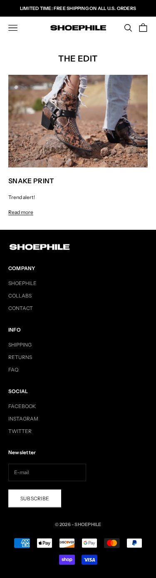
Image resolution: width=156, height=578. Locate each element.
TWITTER (20, 431)
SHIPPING (20, 345)
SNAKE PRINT (31, 181)
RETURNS (20, 357)
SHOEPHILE (22, 283)
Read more (20, 212)
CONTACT (20, 308)
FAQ (13, 369)
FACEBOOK (22, 406)
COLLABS (20, 296)
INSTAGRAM (23, 419)
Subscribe (34, 498)
